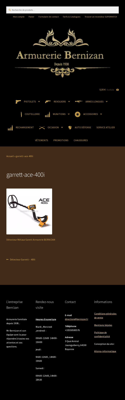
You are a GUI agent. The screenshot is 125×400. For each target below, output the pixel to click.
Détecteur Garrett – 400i (22, 260)
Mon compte (19, 16)
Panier (31, 16)
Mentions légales (103, 325)
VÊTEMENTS (41, 140)
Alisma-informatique (105, 351)
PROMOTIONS (60, 140)
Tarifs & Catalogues (71, 16)
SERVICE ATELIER (105, 127)
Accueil (10, 156)
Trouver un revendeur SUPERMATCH (101, 16)
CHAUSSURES (81, 140)
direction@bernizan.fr (76, 319)
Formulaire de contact (49, 16)
